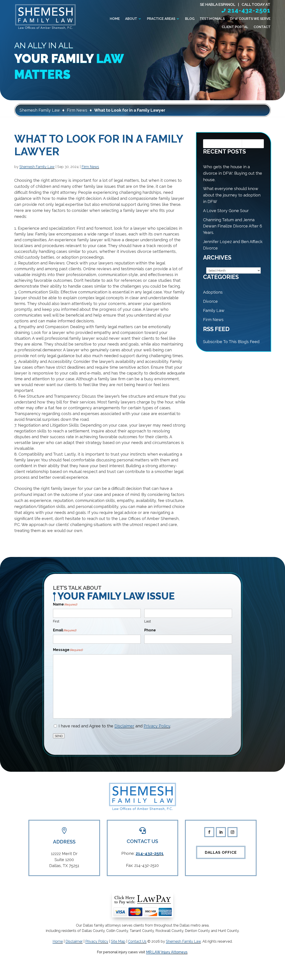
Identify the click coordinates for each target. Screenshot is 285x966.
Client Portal (235, 27)
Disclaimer (124, 726)
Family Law (213, 310)
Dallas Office (221, 852)
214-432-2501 (249, 10)
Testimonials (212, 19)
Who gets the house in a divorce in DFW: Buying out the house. (232, 173)
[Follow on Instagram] (232, 832)
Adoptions (213, 292)
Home (115, 19)
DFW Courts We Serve (250, 19)
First (56, 621)
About (131, 19)
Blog (189, 19)
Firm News (90, 167)
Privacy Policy (157, 726)
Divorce (210, 301)
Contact (262, 27)
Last (147, 621)
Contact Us (137, 941)
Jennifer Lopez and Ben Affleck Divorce (233, 244)
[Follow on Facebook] (209, 832)
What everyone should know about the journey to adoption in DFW (232, 195)
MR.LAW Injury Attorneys (166, 952)
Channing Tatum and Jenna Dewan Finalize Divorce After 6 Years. (232, 226)
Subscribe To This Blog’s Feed (231, 341)
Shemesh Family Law (37, 167)
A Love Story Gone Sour (226, 210)
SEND (59, 736)
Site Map (118, 941)
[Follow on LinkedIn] (221, 832)
